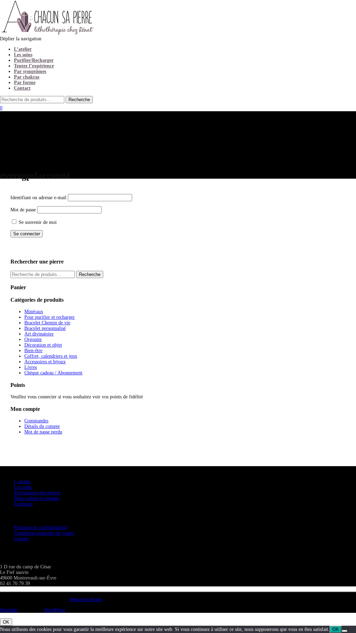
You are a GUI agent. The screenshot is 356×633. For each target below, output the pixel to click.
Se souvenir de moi (37, 222)
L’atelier (23, 49)
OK (6, 622)
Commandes (36, 420)
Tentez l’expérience (34, 65)
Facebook (23, 503)
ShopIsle (9, 609)
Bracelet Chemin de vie (47, 322)
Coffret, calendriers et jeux (50, 356)
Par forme (24, 82)
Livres (30, 367)
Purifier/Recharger (34, 60)
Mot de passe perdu (43, 432)
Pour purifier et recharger (49, 317)
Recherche (89, 274)
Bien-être (33, 350)
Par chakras (26, 77)
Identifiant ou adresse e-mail (38, 197)
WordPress (54, 609)
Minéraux (33, 311)
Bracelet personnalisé (45, 328)
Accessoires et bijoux (45, 361)
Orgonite (33, 339)
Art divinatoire (39, 333)
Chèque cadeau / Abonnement (53, 372)
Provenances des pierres (37, 492)
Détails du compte (42, 426)
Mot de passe (23, 209)
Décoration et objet (43, 345)
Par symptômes (30, 71)
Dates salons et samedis (36, 498)
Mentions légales (86, 599)
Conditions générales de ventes (44, 533)
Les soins (23, 54)
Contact (22, 88)
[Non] (344, 631)
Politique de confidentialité (40, 527)
